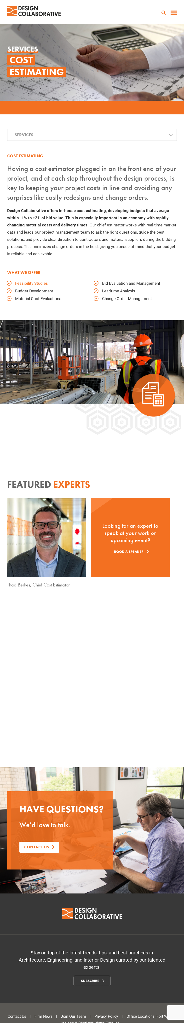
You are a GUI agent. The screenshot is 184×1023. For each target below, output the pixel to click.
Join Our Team (73, 1016)
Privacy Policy (106, 1016)
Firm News (43, 1016)
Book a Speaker (129, 551)
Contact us (36, 847)
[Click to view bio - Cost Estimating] (46, 537)
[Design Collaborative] (34, 11)
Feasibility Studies (31, 283)
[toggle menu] (174, 13)
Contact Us (17, 1016)
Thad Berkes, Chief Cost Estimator (38, 585)
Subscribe (90, 980)
